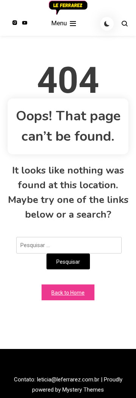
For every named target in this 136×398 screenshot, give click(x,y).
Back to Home (68, 293)
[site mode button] (107, 24)
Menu (59, 23)
